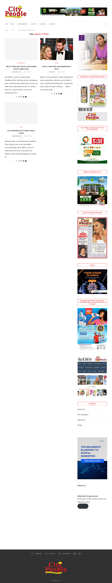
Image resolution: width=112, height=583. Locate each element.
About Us (81, 409)
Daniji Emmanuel (17, 136)
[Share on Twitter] (21, 97)
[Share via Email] (26, 97)
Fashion (33, 24)
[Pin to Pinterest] (23, 97)
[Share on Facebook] (19, 97)
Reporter (52, 72)
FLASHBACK (42, 24)
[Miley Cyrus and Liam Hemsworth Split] (56, 49)
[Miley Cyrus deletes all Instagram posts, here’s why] (21, 49)
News (12, 24)
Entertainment (22, 24)
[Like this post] (16, 97)
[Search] (106, 24)
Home (6, 24)
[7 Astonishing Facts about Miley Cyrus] (21, 113)
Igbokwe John (17, 72)
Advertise (52, 24)
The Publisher (83, 415)
